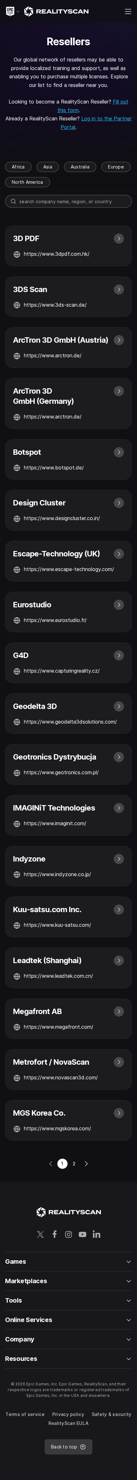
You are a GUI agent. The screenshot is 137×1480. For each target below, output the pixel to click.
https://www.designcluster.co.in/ (62, 518)
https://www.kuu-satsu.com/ (57, 925)
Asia (47, 166)
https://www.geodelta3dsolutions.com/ (70, 722)
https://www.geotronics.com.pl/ (61, 772)
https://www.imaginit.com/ (55, 823)
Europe (116, 166)
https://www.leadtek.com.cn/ (58, 976)
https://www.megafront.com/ (58, 1027)
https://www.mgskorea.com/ (57, 1128)
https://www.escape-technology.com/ (69, 569)
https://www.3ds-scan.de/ (55, 305)
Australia (80, 166)
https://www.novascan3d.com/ (61, 1077)
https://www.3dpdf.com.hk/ (57, 254)
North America (27, 182)
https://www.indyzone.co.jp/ (57, 874)
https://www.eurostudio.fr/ (55, 620)
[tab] (18, 167)
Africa (18, 166)
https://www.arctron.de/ (53, 355)
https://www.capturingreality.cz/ (62, 671)
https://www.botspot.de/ (54, 467)
